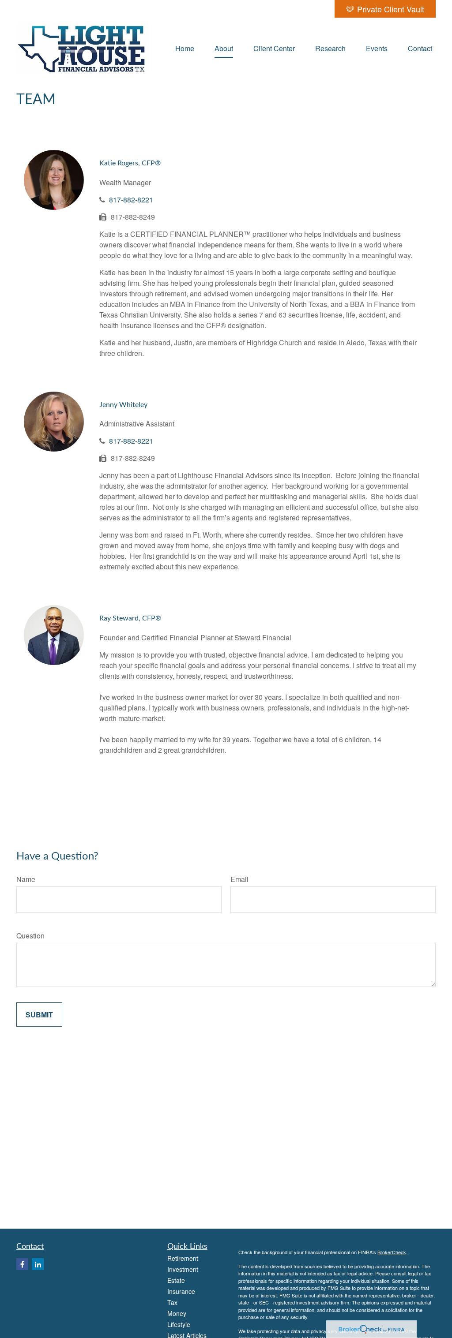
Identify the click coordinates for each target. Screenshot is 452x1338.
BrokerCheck (391, 1252)
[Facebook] (22, 1264)
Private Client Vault (390, 9)
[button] (185, 48)
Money (176, 1313)
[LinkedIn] (38, 1264)
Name (25, 879)
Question (30, 936)
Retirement (182, 1258)
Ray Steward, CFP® (130, 618)
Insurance (181, 1291)
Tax (172, 1302)
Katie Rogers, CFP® (130, 163)
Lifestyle (178, 1324)
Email (239, 879)
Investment (182, 1269)
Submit (39, 1014)
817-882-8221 (131, 199)
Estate (176, 1280)
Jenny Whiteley (123, 404)
